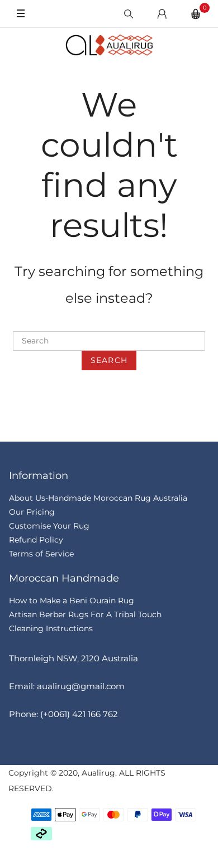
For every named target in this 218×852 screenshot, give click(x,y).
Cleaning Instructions (51, 628)
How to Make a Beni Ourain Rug (71, 601)
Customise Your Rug (49, 526)
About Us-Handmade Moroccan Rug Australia (98, 498)
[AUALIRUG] (109, 45)
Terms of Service (41, 554)
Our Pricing (32, 512)
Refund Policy (36, 540)
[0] (195, 14)
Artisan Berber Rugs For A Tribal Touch (85, 614)
